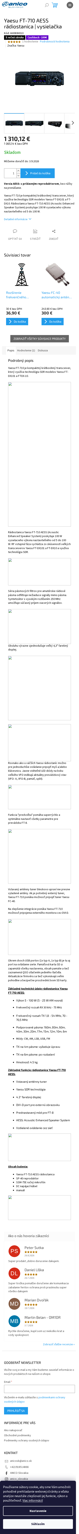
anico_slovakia (19, 1479)
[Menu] (70, 5)
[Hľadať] (47, 5)
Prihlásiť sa (16, 1410)
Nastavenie (38, 1511)
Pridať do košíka (40, 173)
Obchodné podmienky (17, 1435)
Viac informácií (32, 1500)
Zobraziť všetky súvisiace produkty (40, 338)
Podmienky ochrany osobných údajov (26, 1441)
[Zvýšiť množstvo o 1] (18, 171)
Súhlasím (38, 1524)
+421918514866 (19, 1467)
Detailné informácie (16, 219)
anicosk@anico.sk (21, 1461)
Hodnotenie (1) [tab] (26, 351)
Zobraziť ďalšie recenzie (58, 1344)
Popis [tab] (10, 351)
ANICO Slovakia (19, 1473)
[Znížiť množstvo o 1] (18, 175)
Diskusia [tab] (43, 351)
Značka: (15, 46)
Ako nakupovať (13, 1430)
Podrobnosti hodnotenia (54, 42)
